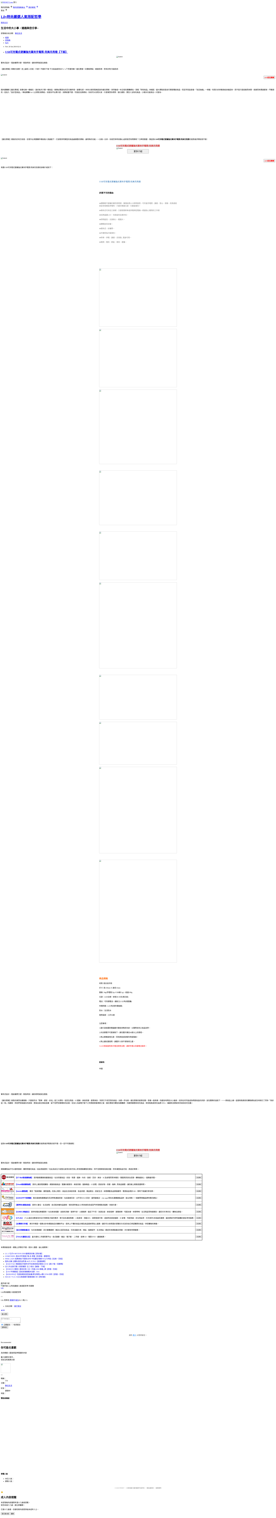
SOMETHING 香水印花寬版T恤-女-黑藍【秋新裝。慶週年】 (28, 1256)
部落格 (7, 40)
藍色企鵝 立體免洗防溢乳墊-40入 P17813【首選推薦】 (25, 1261)
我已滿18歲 (5, 1514)
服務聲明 (158, 1488)
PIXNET (121, 1488)
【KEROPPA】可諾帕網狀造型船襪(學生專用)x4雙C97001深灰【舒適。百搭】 (35, 1274)
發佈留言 (4, 1327)
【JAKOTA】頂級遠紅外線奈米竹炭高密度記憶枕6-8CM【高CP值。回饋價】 (34, 1264)
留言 (17, 1300)
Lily (2, 1288)
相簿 (7, 38)
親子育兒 (17, 1306)
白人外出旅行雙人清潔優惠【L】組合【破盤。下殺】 (25, 1266)
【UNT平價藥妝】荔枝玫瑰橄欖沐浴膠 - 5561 (22, 1272)
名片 (7, 43)
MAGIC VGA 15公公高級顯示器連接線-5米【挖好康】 (25, 1277)
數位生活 (18, 33)
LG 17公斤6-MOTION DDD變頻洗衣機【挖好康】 (24, 1254)
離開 (12, 1514)
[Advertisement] (120, 112)
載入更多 (4, 1314)
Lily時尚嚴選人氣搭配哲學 (21, 17)
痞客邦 (12, 1300)
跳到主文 (4, 23)
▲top (3, 1310)
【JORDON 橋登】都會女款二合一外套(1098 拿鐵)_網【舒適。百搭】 (31, 1269)
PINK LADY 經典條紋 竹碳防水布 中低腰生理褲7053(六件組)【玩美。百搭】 (34, 1259)
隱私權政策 (150, 1488)
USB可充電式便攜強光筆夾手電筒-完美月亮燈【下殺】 (36, 52)
